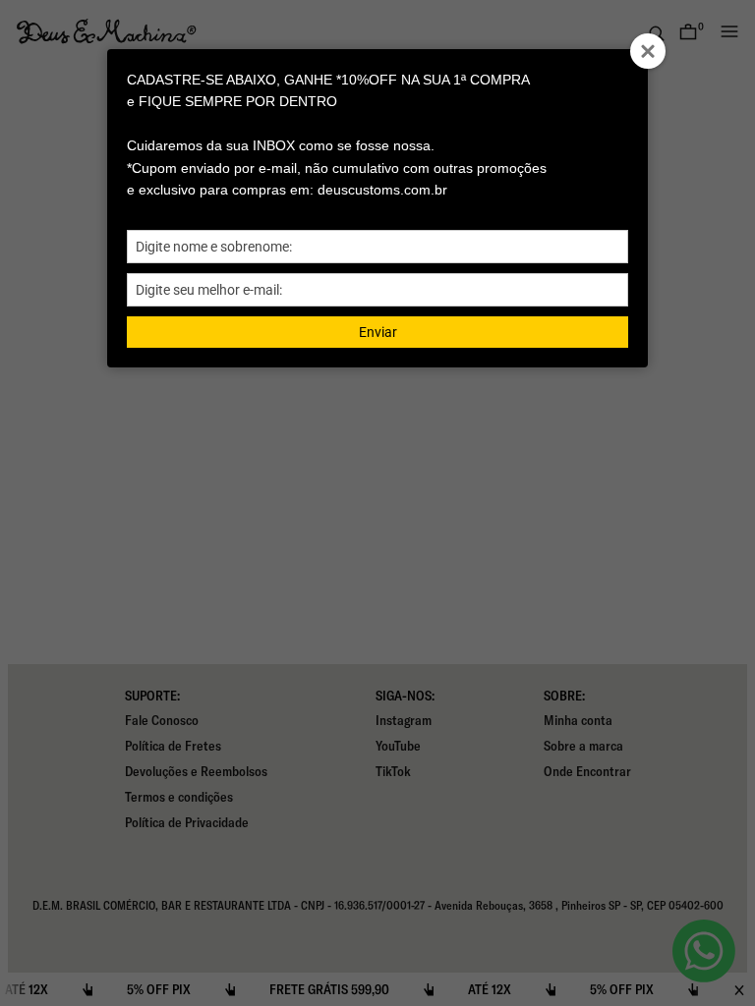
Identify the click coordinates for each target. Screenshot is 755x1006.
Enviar (378, 332)
